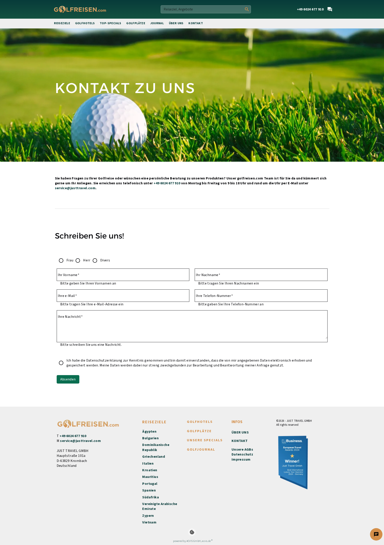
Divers (105, 260)
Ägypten (149, 431)
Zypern (148, 515)
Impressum (241, 459)
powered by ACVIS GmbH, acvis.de (192, 541)
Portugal (149, 483)
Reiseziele (62, 23)
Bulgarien (150, 438)
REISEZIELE (154, 422)
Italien (148, 463)
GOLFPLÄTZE (199, 431)
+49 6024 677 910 (167, 183)
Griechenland (153, 456)
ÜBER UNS (240, 432)
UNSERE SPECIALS (205, 440)
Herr (86, 260)
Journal (157, 23)
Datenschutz (242, 454)
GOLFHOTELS (200, 421)
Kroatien (149, 470)
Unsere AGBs (242, 449)
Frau (70, 260)
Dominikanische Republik (155, 447)
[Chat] (329, 9)
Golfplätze (135, 23)
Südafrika (150, 497)
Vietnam (149, 522)
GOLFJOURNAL (201, 449)
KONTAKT (240, 440)
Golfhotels (85, 23)
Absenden (68, 379)
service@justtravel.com (75, 188)
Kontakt (195, 23)
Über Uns (176, 23)
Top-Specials (110, 23)
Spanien (149, 490)
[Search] (247, 9)
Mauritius (150, 476)
